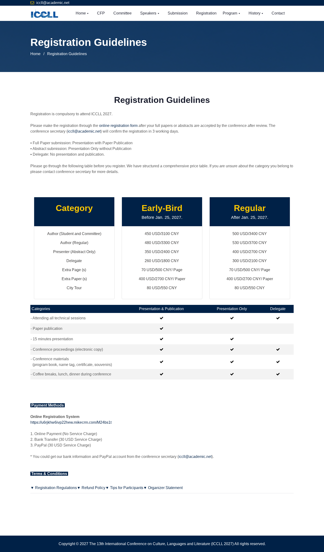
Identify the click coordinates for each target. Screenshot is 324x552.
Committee (122, 13)
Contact (278, 13)
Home (35, 54)
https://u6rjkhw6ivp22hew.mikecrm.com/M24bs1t (70, 422)
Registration (206, 13)
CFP (101, 13)
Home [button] (81, 13)
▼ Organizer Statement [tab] (163, 488)
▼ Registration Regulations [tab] (53, 488)
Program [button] (230, 13)
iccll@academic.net (52, 3)
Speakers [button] (148, 13)
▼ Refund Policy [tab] (91, 488)
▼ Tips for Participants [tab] (124, 488)
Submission (178, 13)
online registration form (118, 126)
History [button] (255, 13)
